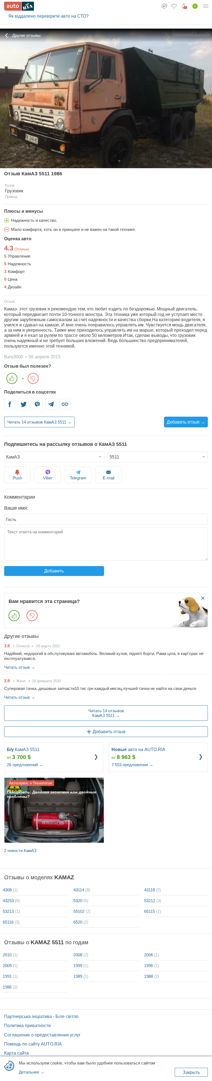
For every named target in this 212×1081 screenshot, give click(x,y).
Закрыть (191, 1072)
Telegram (51, 407)
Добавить (54, 571)
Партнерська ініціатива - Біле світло (41, 1016)
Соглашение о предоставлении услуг (42, 1035)
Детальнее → (31, 1072)
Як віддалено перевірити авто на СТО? (48, 16)
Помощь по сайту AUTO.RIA (33, 1044)
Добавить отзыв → (186, 422)
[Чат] (164, 6)
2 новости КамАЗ (20, 850)
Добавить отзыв (109, 731)
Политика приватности (27, 1025)
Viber (37, 407)
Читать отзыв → (19, 667)
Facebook (9, 407)
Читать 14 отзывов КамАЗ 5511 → (39, 422)
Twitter (23, 407)
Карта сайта (16, 1053)
